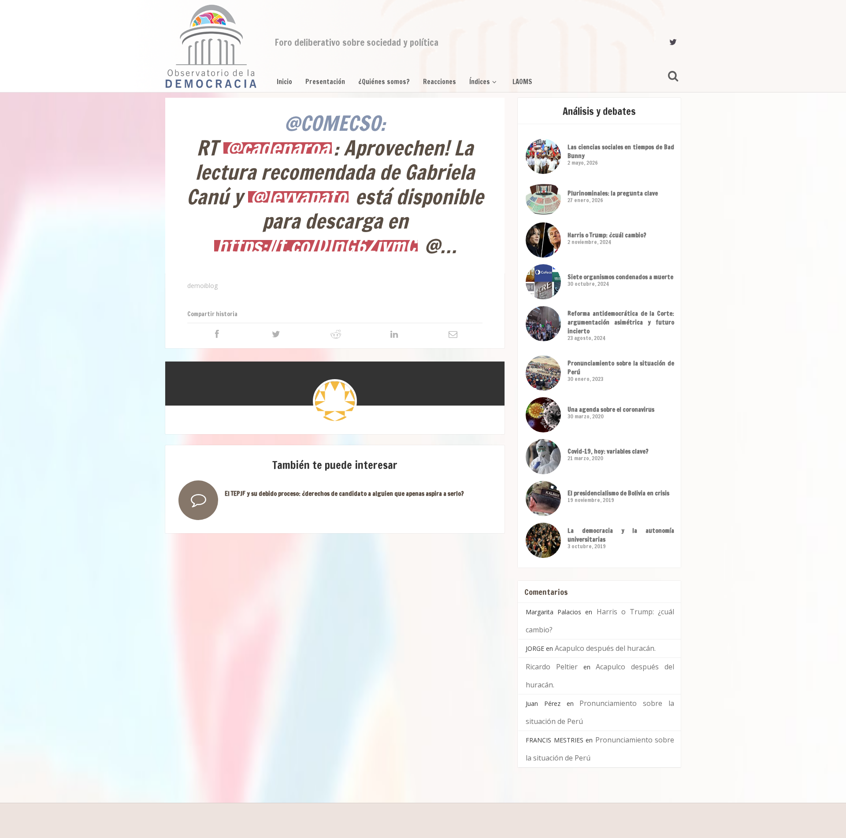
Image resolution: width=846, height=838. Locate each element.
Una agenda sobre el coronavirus (611, 409)
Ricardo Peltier (552, 667)
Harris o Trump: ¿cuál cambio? (607, 235)
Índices (479, 81)
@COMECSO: (335, 123)
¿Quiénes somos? (384, 81)
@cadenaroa (278, 148)
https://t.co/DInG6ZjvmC (316, 245)
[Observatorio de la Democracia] (211, 46)
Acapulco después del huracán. (605, 648)
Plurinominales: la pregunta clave (613, 193)
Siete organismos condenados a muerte (620, 277)
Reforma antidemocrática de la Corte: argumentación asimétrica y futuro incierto (621, 322)
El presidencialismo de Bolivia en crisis (618, 493)
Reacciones (439, 81)
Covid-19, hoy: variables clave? (608, 451)
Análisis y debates (599, 111)
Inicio (284, 81)
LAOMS (522, 81)
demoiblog (202, 285)
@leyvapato (298, 197)
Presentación (325, 81)
